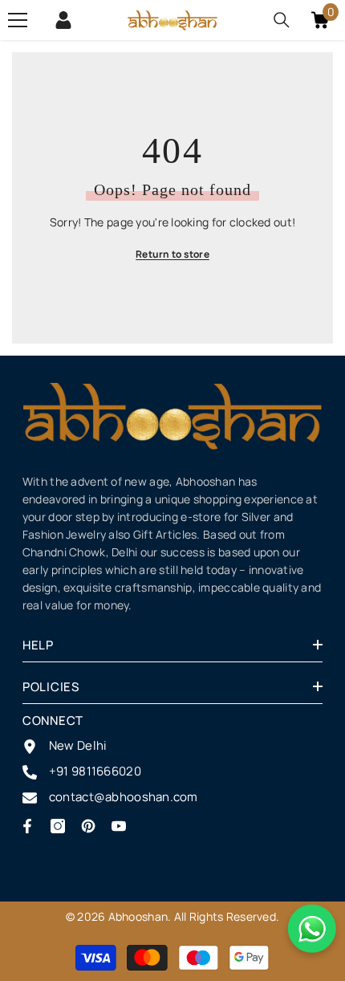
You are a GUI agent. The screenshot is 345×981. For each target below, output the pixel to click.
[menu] (17, 20)
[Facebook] (27, 826)
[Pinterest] (88, 826)
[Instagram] (58, 826)
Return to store (172, 254)
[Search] (281, 20)
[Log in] (63, 20)
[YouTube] (119, 826)
